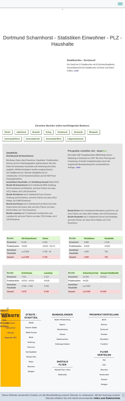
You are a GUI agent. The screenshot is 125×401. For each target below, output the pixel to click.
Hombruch (63, 132)
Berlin (31, 337)
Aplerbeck (21, 132)
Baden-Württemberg (62, 320)
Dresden (104, 334)
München (31, 367)
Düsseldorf (104, 339)
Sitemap (10, 333)
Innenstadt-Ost (33, 139)
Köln (104, 365)
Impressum (10, 323)
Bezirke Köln (31, 357)
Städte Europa (31, 332)
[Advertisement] (94, 192)
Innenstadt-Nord (12, 139)
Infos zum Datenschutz (107, 398)
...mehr (76, 71)
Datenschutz (10, 328)
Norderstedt (104, 375)
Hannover (31, 347)
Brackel (36, 132)
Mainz (31, 362)
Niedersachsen (62, 339)
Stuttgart (31, 371)
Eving (48, 132)
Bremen (104, 324)
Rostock (104, 379)
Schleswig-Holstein (62, 344)
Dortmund (104, 329)
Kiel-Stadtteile (31, 352)
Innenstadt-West (53, 139)
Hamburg (31, 342)
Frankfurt (104, 344)
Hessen (62, 334)
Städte (31, 323)
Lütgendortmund (75, 139)
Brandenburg (62, 329)
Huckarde (78, 132)
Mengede (93, 132)
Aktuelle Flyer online (62, 370)
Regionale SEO (10, 338)
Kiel (104, 360)
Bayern (62, 324)
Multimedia (62, 375)
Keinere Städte (31, 328)
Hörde (7, 132)
